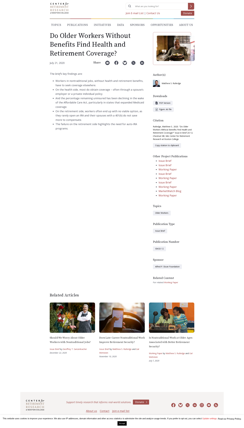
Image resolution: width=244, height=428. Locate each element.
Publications (77, 25)
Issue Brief (165, 160)
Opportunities (162, 25)
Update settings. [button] (209, 418)
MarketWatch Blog (170, 191)
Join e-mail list (120, 411)
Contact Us (153, 13)
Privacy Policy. (234, 419)
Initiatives (102, 25)
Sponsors (137, 25)
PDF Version (164, 103)
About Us (186, 25)
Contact (104, 411)
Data (120, 25)
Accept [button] (122, 423)
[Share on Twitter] (133, 64)
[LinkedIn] (142, 64)
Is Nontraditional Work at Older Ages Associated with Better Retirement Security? (170, 342)
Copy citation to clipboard (167, 145)
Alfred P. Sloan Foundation (167, 266)
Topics (56, 25)
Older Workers (161, 213)
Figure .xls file (165, 109)
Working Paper (168, 169)
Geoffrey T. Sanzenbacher (75, 349)
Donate (187, 13)
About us (91, 411)
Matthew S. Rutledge (171, 83)
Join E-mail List (135, 13)
